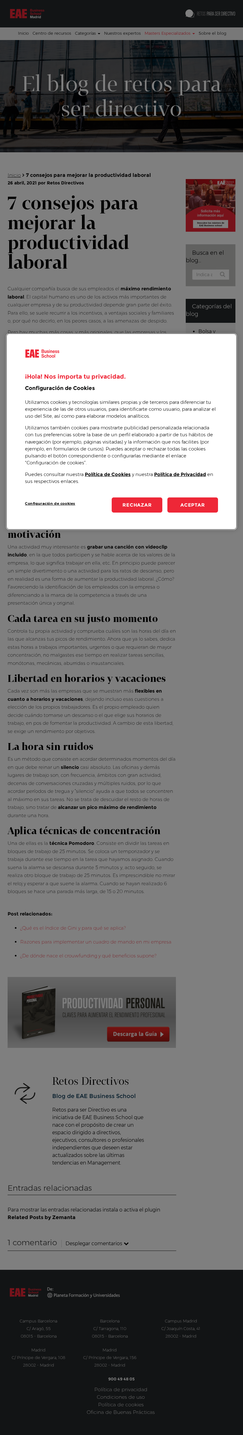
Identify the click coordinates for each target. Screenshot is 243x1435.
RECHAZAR (137, 505)
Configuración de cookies (50, 503)
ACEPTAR (192, 505)
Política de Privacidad (180, 474)
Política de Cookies (108, 474)
